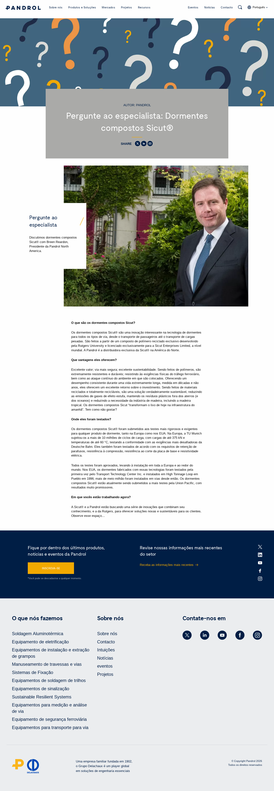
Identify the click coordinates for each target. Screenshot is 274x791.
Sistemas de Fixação (32, 672)
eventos (105, 666)
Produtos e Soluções (82, 7)
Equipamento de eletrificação (40, 641)
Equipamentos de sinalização (40, 688)
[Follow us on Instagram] (257, 635)
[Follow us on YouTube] (222, 635)
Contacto (227, 7)
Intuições (106, 649)
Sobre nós (55, 7)
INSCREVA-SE (51, 568)
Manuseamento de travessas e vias (47, 664)
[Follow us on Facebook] (240, 635)
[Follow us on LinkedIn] (204, 635)
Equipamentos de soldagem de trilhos (49, 680)
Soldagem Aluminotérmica (37, 633)
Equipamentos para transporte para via (50, 727)
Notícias (209, 7)
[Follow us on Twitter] (187, 635)
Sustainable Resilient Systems (41, 696)
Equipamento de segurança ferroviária (49, 719)
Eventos (193, 7)
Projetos (126, 7)
